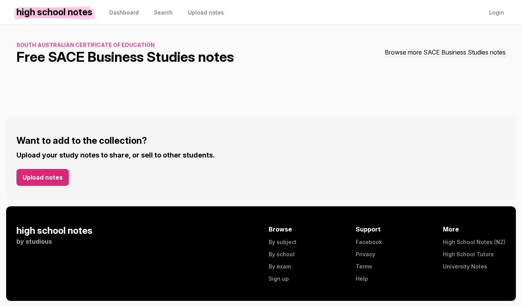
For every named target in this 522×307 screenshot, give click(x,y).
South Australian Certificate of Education (85, 45)
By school (282, 254)
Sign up (279, 278)
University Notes (465, 266)
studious (39, 241)
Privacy (365, 254)
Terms (364, 266)
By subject (283, 242)
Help (362, 278)
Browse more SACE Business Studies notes (445, 52)
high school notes (54, 230)
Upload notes (43, 177)
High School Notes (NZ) (474, 242)
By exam (280, 266)
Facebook (369, 242)
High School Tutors (468, 254)
